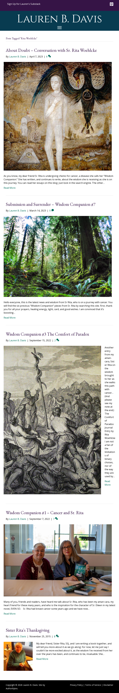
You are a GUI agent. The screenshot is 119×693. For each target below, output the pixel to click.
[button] (24, 4)
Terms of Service (93, 685)
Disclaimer (108, 685)
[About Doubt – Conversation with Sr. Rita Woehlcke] (58, 116)
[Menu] (59, 27)
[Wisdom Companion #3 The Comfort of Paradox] (52, 419)
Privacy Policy (76, 685)
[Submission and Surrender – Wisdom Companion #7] (58, 256)
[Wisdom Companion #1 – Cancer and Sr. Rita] (58, 560)
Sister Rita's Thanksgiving (27, 630)
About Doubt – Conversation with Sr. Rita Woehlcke (51, 50)
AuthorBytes (12, 688)
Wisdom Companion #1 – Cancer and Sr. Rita (44, 512)
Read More (10, 187)
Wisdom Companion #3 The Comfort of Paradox (47, 334)
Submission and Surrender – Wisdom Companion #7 (50, 204)
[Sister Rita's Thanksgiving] (18, 656)
